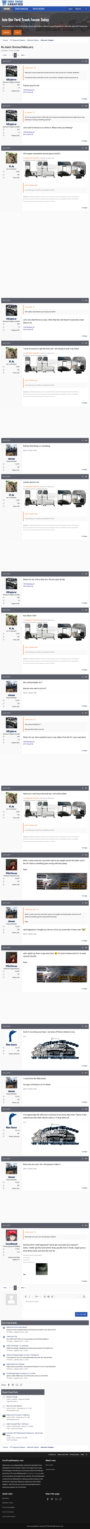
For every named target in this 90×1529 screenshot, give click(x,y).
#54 (86, 903)
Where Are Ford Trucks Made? (17, 1327)
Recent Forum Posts (10, 1392)
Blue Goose (11, 1044)
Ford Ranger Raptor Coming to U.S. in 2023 (21, 1373)
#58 (86, 1109)
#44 (86, 300)
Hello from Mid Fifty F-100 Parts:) (18, 1424)
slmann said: (29, 68)
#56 (86, 1026)
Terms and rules (63, 1454)
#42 (86, 106)
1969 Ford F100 (12, 1336)
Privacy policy (74, 1454)
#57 (86, 1073)
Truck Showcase (21, 8)
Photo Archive (38, 8)
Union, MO (16, 178)
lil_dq (11, 166)
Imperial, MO (15, 91)
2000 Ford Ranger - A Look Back (17, 1346)
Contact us (52, 1454)
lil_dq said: (28, 112)
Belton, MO (16, 884)
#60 (86, 1225)
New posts (49, 1465)
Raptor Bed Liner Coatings (15, 1364)
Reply (85, 99)
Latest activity (50, 1469)
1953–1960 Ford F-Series (15, 1428)
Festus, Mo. (16, 470)
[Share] (82, 61)
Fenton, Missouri (14, 1054)
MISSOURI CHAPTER (32, 158)
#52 (86, 788)
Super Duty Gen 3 (12, 1401)
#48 (86, 574)
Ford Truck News (12, 1440)
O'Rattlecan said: (30, 909)
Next (22, 55)
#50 (86, 677)
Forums (7, 8)
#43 (86, 148)
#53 (86, 855)
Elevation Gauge (12, 1397)
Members (5, 1498)
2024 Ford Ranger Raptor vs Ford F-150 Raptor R (23, 1355)
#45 (86, 343)
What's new (51, 1460)
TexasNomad (11, 1243)
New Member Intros (13, 1410)
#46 (86, 440)
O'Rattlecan (11, 873)
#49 (86, 610)
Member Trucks (7, 1503)
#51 (86, 713)
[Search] (86, 8)
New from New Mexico (14, 1406)
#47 (86, 476)
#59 (86, 1159)
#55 (86, 948)
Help (82, 1454)
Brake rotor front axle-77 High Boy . (18, 1415)
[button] (25, 1296)
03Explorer (11, 79)
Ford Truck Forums (8, 1516)
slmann (5, 50)
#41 (86, 61)
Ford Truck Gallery (8, 1507)
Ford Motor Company (33, 1473)
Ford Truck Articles (9, 1322)
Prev (5, 55)
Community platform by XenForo (45, 1526)
